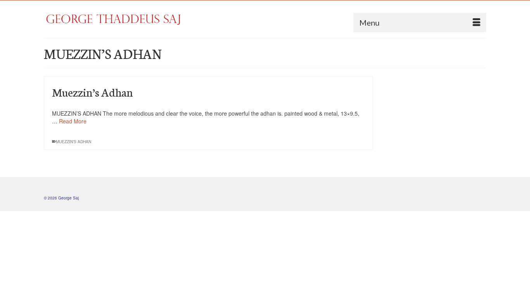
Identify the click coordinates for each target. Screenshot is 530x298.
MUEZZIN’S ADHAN (73, 141)
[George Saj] (114, 19)
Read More (73, 121)
